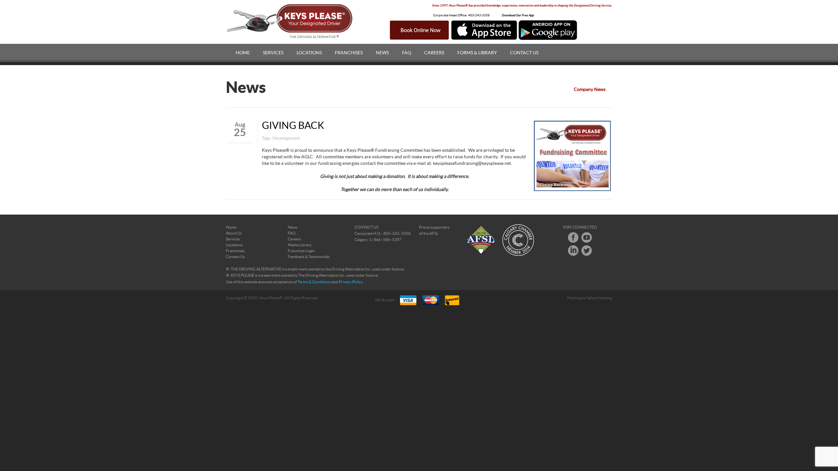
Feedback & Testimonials (309, 257)
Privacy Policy (350, 282)
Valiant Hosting (599, 298)
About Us (234, 233)
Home (243, 53)
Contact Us (524, 53)
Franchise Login (301, 251)
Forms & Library (477, 53)
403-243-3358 (479, 15)
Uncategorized (286, 138)
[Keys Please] (290, 21)
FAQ (406, 53)
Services (273, 53)
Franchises (349, 53)
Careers (434, 53)
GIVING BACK (293, 126)
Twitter (586, 250)
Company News (590, 89)
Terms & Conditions (314, 282)
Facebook (573, 237)
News (382, 53)
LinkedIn (573, 250)
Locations (309, 53)
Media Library (300, 245)
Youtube (586, 237)
